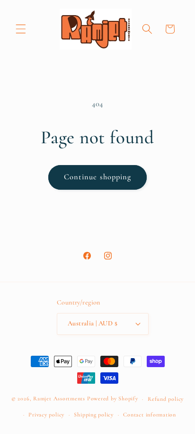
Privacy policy (46, 414)
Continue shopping (98, 177)
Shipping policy (94, 414)
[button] (20, 29)
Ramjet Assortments (59, 399)
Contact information (149, 414)
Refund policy (166, 399)
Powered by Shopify (112, 399)
